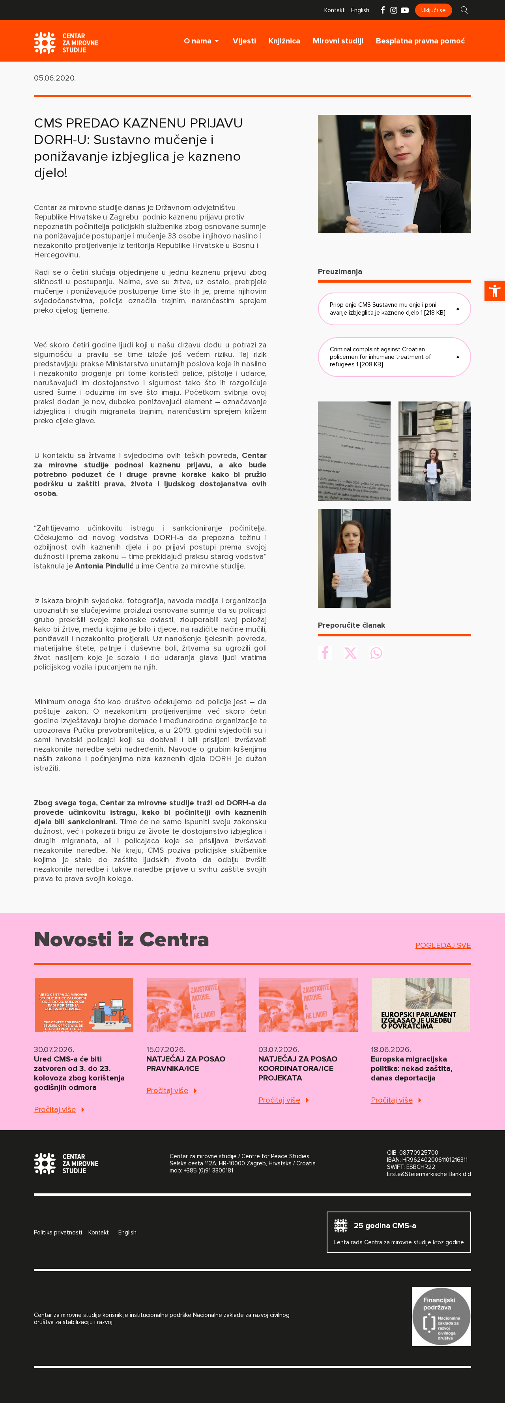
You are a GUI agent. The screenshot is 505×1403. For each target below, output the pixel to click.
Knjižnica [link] (284, 41)
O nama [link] (197, 41)
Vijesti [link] (244, 41)
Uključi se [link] (433, 10)
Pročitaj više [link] (55, 1109)
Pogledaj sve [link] (443, 945)
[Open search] (464, 10)
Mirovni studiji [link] (338, 41)
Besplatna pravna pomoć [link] (420, 41)
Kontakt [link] (334, 10)
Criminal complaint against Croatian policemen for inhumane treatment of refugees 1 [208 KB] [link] (394, 356)
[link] (494, 291)
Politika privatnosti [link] (58, 1232)
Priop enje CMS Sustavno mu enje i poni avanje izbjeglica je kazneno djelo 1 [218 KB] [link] (394, 308)
